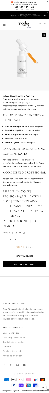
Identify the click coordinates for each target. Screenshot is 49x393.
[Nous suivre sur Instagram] (17, 365)
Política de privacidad (12, 355)
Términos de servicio (12, 351)
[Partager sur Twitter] (16, 233)
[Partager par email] (24, 233)
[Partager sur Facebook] (13, 233)
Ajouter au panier (24, 256)
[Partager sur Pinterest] (20, 233)
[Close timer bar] (47, 1)
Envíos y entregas (11, 333)
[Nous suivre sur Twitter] (10, 365)
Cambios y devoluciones (14, 337)
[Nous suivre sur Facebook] (4, 365)
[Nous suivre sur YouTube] (24, 365)
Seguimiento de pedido (13, 342)
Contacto (7, 346)
